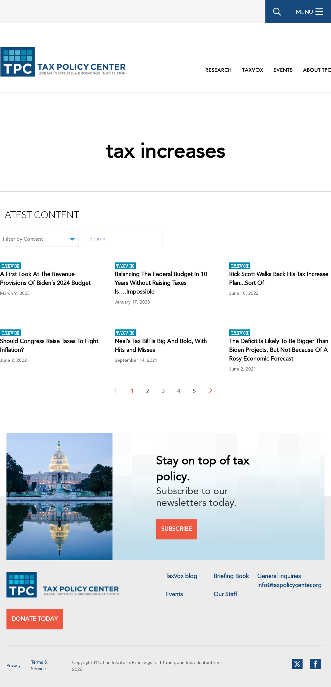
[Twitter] (297, 667)
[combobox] (39, 240)
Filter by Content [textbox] (23, 239)
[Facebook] (315, 667)
